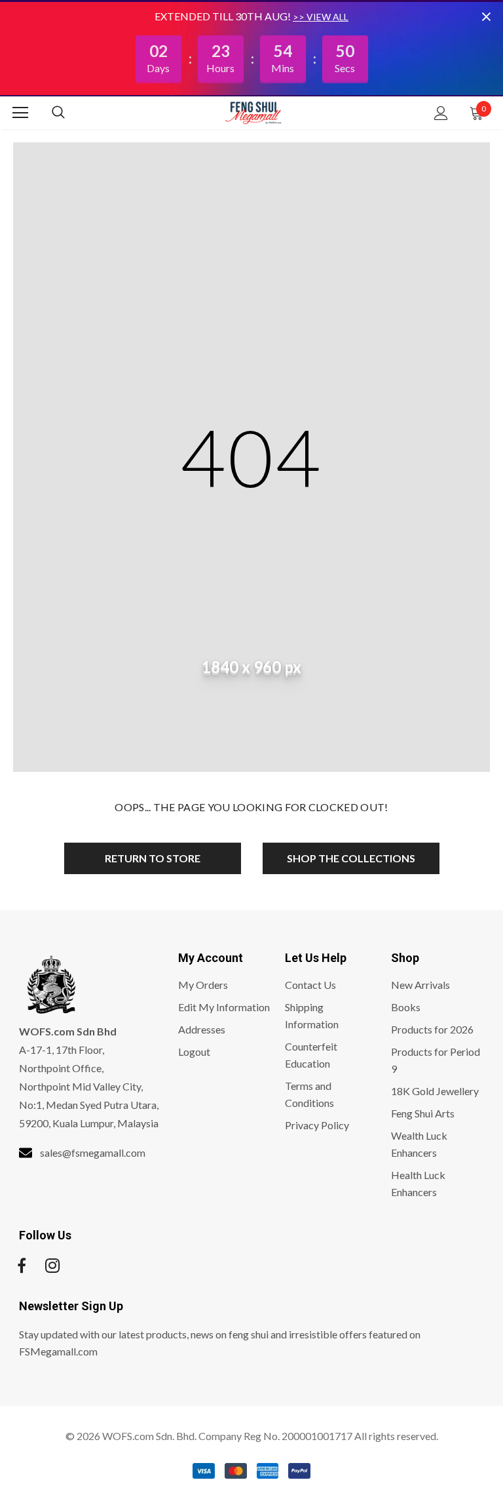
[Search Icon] (71, 112)
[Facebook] (21, 1265)
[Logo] (253, 112)
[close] (486, 16)
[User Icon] (441, 113)
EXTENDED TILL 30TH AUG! (224, 16)
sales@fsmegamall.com (92, 1152)
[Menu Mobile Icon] (20, 113)
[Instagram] (52, 1265)
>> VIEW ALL (320, 16)
